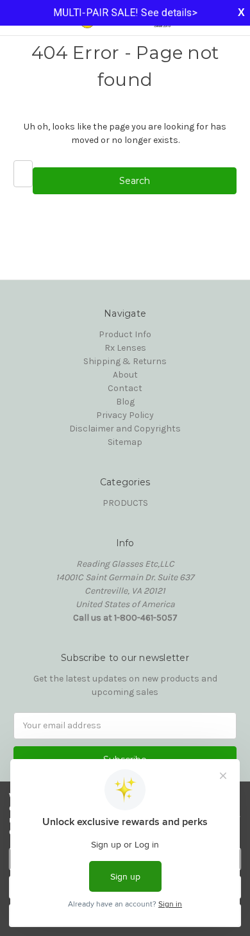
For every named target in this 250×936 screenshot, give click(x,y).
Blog (125, 401)
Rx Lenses (125, 347)
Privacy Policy (125, 415)
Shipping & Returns (125, 361)
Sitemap (125, 442)
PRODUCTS (125, 502)
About (125, 374)
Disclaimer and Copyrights (125, 428)
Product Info (125, 334)
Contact (125, 388)
